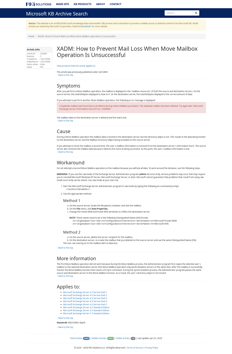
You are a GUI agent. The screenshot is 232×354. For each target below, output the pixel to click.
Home (31, 36)
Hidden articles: (99, 338)
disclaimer (86, 26)
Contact (115, 4)
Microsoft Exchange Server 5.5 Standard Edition (86, 313)
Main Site (62, 4)
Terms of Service (135, 347)
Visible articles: (123, 338)
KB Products (82, 4)
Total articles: (76, 338)
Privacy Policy (151, 347)
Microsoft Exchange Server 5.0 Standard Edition (86, 310)
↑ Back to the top (65, 75)
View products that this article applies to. (76, 65)
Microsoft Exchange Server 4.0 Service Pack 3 (85, 298)
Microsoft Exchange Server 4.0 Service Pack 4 (85, 301)
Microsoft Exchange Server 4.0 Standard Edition (86, 307)
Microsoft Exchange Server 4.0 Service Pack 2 (85, 295)
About (100, 4)
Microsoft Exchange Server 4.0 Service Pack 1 (85, 292)
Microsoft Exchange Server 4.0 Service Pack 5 (85, 304)
